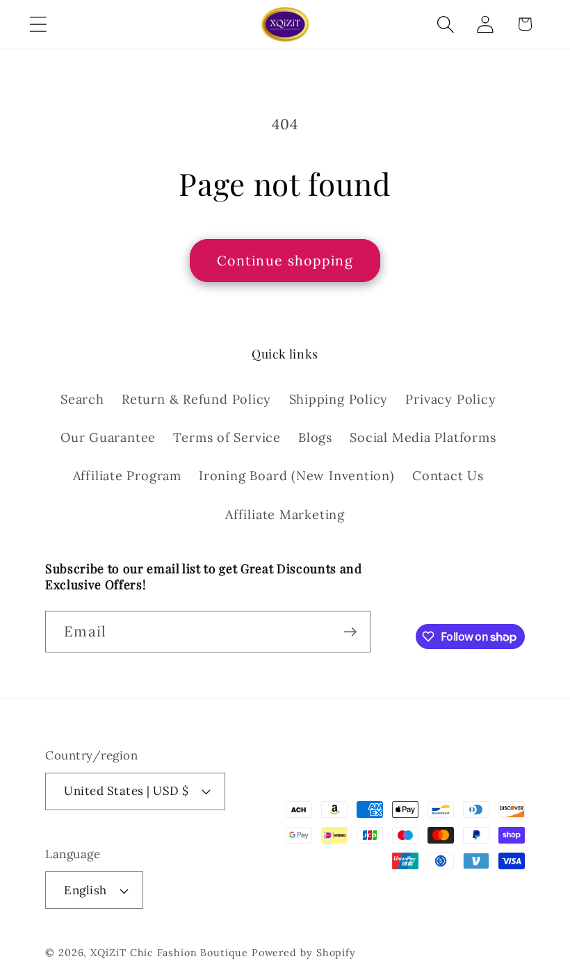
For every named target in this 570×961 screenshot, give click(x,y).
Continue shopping (285, 260)
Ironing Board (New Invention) (297, 476)
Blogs (315, 437)
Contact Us (448, 476)
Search (82, 399)
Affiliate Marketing (285, 515)
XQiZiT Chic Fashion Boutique (168, 952)
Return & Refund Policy (196, 399)
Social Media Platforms (423, 437)
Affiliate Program (127, 476)
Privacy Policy (450, 399)
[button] (38, 24)
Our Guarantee (108, 437)
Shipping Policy (339, 399)
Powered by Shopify (304, 952)
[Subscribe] (350, 632)
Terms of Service (226, 437)
